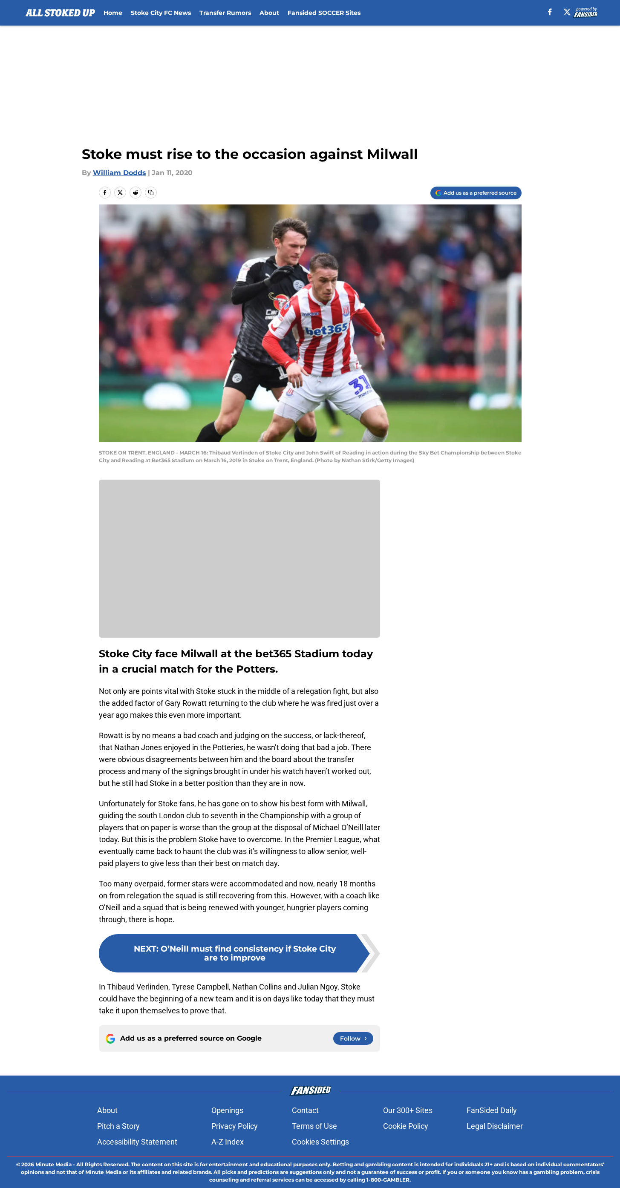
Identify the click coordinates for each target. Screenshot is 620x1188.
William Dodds (119, 173)
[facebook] (550, 12)
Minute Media (53, 1164)
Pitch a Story (118, 1126)
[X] (567, 12)
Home (113, 13)
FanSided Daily (492, 1110)
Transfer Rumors (225, 13)
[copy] (151, 192)
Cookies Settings (320, 1141)
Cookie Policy (405, 1126)
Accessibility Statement (137, 1141)
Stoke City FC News (161, 13)
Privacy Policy (234, 1126)
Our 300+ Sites (408, 1110)
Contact (305, 1110)
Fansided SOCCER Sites (324, 13)
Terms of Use (314, 1126)
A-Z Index (227, 1141)
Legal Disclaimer (495, 1126)
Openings (227, 1110)
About (269, 13)
